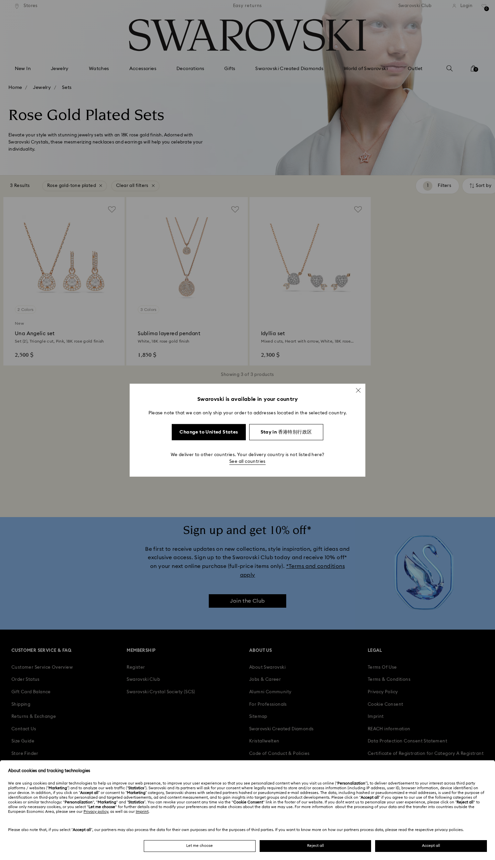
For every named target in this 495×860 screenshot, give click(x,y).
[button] (358, 390)
